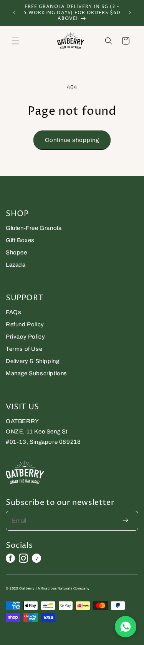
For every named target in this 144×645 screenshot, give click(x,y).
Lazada (16, 265)
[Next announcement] (129, 12)
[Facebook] (10, 558)
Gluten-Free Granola (33, 228)
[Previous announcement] (14, 12)
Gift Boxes (20, 240)
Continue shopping (72, 140)
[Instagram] (23, 558)
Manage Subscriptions (36, 373)
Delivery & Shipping (32, 361)
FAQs (13, 312)
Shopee (16, 252)
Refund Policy (25, 324)
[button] (15, 41)
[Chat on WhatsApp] (125, 626)
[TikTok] (36, 558)
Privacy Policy (25, 337)
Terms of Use (24, 349)
